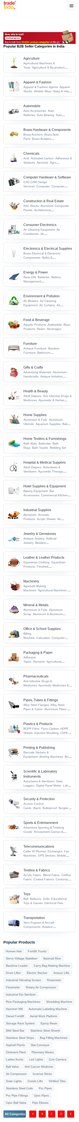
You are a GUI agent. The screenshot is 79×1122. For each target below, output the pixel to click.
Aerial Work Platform (43, 1016)
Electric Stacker (37, 973)
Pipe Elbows (40, 1102)
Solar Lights (14, 1081)
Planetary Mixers (43, 1052)
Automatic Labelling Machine (48, 1009)
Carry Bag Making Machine (52, 965)
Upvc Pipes (41, 1095)
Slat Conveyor (40, 1045)
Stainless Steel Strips (20, 1037)
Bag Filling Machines (53, 1037)
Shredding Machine (59, 1001)
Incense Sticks (42, 1074)
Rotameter (54, 980)
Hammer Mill (14, 1009)
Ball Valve (12, 1066)
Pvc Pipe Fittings (17, 1095)
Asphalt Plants (15, 1045)
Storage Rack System (20, 1023)
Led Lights (36, 1059)
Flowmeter (13, 987)
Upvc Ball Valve (16, 1102)
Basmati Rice (52, 958)
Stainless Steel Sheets (45, 1030)
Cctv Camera (57, 1059)
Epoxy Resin (49, 1023)
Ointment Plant (16, 1052)
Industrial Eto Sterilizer (21, 994)
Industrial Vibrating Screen (23, 980)
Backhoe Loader (17, 965)
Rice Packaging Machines (23, 1001)
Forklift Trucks (37, 951)
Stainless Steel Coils (19, 1088)
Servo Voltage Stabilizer (21, 958)
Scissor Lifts (61, 973)
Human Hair (14, 951)
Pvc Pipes (45, 1088)
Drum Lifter (13, 973)
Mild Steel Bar (15, 1030)
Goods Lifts (35, 1081)
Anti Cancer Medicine (39, 1066)
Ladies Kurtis (14, 1059)
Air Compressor (16, 1074)
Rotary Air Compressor (41, 987)
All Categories (15, 1114)
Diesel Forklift (15, 1016)
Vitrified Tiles (57, 1081)
